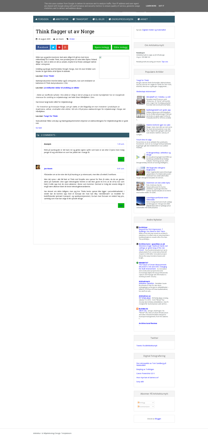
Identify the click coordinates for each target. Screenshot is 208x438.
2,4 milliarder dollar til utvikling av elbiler (61, 88)
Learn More (151, 6)
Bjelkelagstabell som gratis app (158, 110)
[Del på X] (53, 47)
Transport (81, 19)
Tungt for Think (51, 116)
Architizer (143, 227)
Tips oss (165, 61)
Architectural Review (148, 323)
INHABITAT (143, 263)
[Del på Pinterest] (59, 47)
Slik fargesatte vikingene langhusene (155, 169)
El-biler (99, 19)
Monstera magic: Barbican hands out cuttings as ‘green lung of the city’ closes (153, 248)
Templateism (66, 433)
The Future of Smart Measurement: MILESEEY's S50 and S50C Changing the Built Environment (153, 266)
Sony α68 (140, 381)
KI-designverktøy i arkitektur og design (158, 153)
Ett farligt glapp (145, 298)
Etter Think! (49, 76)
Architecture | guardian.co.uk (152, 244)
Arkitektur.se (145, 296)
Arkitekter (61, 19)
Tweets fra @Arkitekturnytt (146, 345)
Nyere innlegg (102, 47)
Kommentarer (144, 406)
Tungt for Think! (142, 80)
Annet (144, 19)
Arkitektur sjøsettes (147, 283)
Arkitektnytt (144, 281)
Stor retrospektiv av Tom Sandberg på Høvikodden (151, 364)
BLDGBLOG (143, 309)
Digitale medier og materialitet (154, 30)
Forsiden (43, 19)
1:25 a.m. (120, 144)
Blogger (158, 419)
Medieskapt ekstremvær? (146, 91)
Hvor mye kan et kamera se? (147, 377)
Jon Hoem (48, 168)
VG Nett (39, 128)
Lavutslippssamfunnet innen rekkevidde (157, 198)
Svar (121, 159)
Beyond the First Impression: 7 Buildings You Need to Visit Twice (152, 230)
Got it (161, 6)
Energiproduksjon (122, 19)
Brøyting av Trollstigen (145, 369)
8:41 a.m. (120, 168)
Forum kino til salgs (144, 139)
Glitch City (143, 311)
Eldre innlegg (120, 47)
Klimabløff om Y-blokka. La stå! (158, 97)
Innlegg (142, 403)
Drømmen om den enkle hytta (158, 183)
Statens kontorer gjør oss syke (158, 125)
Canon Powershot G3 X (145, 373)
